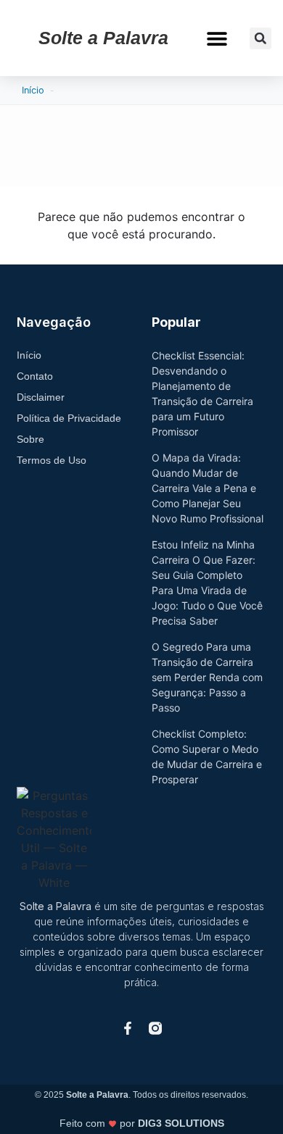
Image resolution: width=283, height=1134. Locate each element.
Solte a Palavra (103, 38)
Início (33, 90)
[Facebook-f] (127, 1028)
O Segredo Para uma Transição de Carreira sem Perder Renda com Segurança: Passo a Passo (207, 677)
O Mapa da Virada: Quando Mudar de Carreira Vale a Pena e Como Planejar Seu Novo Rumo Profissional (207, 488)
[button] (217, 38)
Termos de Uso (51, 460)
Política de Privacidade (69, 418)
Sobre (30, 439)
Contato (35, 376)
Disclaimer (41, 397)
